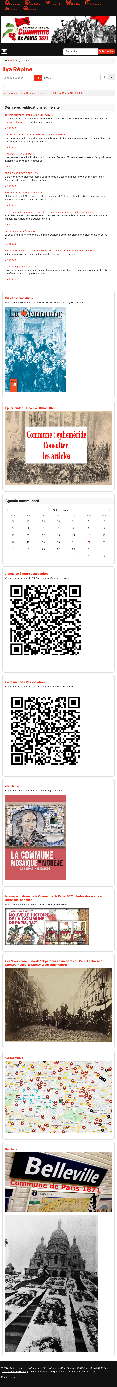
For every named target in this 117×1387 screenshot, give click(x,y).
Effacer (47, 78)
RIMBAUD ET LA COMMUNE (20, 154)
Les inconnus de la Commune (20, 231)
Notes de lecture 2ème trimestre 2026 (24, 192)
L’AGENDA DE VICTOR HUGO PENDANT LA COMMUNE (35, 134)
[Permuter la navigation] (4, 51)
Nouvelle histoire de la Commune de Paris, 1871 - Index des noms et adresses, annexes (49, 250)
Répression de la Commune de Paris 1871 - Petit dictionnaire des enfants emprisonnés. (49, 212)
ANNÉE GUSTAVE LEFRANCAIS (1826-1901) (29, 115)
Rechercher (107, 51)
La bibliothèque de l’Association (21, 266)
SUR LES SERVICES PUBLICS (21, 173)
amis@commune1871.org (15, 1371)
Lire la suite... (11, 128)
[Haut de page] (112, 1382)
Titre (6, 87)
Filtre (38, 78)
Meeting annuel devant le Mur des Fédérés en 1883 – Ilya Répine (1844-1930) (43, 93)
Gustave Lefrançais (14, 122)
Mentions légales (9, 1377)
